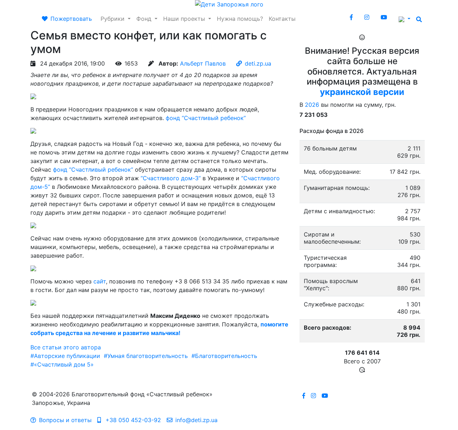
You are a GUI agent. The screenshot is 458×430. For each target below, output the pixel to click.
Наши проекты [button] (185, 18)
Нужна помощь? (240, 18)
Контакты (282, 18)
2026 (312, 104)
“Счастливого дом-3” (171, 178)
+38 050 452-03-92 (132, 420)
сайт (99, 281)
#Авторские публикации (65, 355)
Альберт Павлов (203, 63)
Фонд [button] (144, 18)
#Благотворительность (224, 355)
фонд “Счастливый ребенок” (206, 117)
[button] (404, 18)
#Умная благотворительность (146, 355)
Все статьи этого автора (65, 347)
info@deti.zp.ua (196, 420)
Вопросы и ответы (65, 420)
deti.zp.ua (258, 63)
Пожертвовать (71, 18)
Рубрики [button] (113, 18)
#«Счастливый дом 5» (62, 364)
